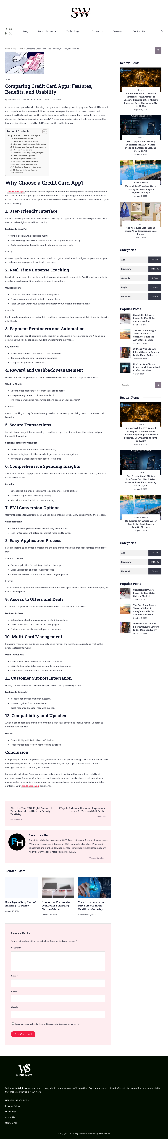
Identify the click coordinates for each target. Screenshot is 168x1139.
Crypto (141, 90)
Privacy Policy (12, 1106)
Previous (18, 819)
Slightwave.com (26, 1088)
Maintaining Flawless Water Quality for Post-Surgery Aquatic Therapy (141, 189)
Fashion (96, 31)
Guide (136, 182)
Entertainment (46, 31)
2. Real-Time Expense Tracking (25, 141)
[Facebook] (6, 29)
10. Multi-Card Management (25, 164)
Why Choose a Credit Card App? (24, 135)
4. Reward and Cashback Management (29, 147)
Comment (16, 948)
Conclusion (18, 173)
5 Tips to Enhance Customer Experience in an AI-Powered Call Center (82, 809)
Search (158, 50)
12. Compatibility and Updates (26, 170)
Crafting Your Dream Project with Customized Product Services (146, 367)
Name (14, 976)
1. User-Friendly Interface (22, 138)
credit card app (16, 191)
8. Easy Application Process (24, 158)
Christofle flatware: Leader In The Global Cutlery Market (144, 318)
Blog (25, 31)
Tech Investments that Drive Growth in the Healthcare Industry (92, 905)
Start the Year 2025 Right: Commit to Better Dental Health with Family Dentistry (31, 811)
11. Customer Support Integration (27, 167)
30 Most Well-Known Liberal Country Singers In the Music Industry (146, 352)
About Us (10, 1117)
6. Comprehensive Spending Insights (28, 153)
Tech (7, 80)
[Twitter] (10, 33)
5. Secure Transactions (22, 150)
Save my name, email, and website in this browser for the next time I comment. (47, 1024)
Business (117, 31)
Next (100, 816)
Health (145, 182)
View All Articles (96, 858)
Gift (140, 224)
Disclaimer (10, 1111)
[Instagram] (10, 29)
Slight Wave (80, 1133)
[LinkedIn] (6, 33)
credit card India (30, 785)
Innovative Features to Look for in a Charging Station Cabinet (56, 905)
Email (14, 991)
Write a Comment (52, 99)
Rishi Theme (104, 1133)
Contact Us (139, 31)
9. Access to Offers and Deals (25, 161)
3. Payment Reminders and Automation (29, 144)
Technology (72, 31)
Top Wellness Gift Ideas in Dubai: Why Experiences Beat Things (141, 230)
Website (14, 1007)
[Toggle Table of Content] (43, 131)
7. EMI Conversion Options (23, 155)
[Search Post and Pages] (162, 31)
